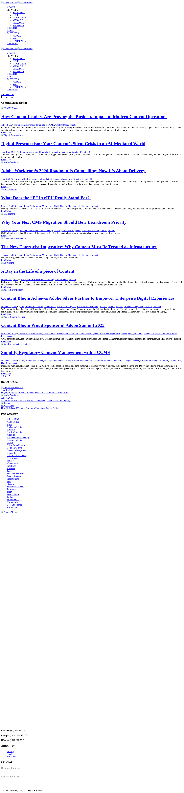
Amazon (11, 429)
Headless (138, 333)
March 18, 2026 (8, 206)
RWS (15, 38)
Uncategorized (107, 230)
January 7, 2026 (8, 255)
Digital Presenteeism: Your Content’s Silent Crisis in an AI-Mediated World (73, 143)
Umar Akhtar (24, 333)
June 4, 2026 (7, 179)
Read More (6, 132)
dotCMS (117, 360)
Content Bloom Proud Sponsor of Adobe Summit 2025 (53, 325)
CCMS (51, 125)
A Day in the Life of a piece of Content (37, 271)
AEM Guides (50, 306)
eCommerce (12, 463)
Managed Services (152, 333)
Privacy (10, 751)
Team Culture (13, 494)
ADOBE (17, 36)
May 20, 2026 (7, 405)
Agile (9, 424)
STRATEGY (19, 12)
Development (127, 333)
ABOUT (11, 7)
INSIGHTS (12, 28)
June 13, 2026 (7, 152)
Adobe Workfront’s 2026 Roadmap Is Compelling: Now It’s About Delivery (73, 170)
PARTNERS (13, 33)
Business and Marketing (36, 125)
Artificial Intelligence (66, 306)
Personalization (14, 476)
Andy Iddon (22, 152)
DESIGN (17, 15)
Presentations (13, 479)
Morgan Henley (23, 179)
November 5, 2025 (9, 279)
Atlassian (11, 435)
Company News (115, 306)
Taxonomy (166, 333)
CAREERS (12, 43)
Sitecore (10, 484)
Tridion (10, 497)
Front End (11, 466)
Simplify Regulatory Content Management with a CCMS (55, 352)
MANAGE (18, 20)
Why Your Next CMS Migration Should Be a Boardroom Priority (64, 222)
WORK (10, 30)
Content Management (65, 125)
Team (9, 492)
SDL (9, 481)
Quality (10, 754)
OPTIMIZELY (19, 41)
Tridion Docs (175, 360)
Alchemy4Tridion (15, 427)
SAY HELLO (7, 94)
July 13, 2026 (7, 125)
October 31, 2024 (9, 360)
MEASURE (18, 23)
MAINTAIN (18, 25)
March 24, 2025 (8, 333)
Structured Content (80, 152)
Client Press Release (16, 445)
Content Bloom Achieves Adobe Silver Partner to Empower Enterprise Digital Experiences (87, 298)
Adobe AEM (37, 306)
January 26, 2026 (9, 230)
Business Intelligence (53, 360)
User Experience (152, 306)
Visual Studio (13, 507)
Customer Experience (110, 333)
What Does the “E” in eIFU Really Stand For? (46, 197)
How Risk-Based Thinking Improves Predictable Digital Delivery (31, 408)
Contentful (12, 453)
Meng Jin (20, 125)
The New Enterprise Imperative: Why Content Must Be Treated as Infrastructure (79, 246)
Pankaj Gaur (25, 230)
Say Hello (11, 756)
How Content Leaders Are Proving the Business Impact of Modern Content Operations (84, 116)
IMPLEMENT (19, 17)
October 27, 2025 (9, 306)
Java (9, 471)
